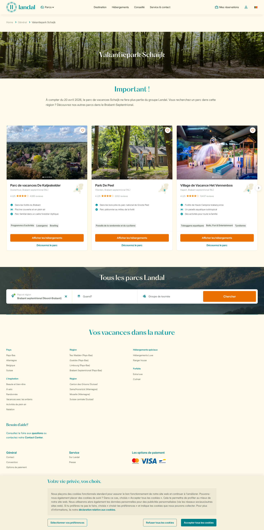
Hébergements (120, 7)
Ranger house (140, 360)
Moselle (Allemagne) (80, 394)
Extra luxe (138, 374)
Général (22, 22)
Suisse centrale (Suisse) (82, 399)
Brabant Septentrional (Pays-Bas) (86, 370)
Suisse (9, 370)
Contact (10, 457)
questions (37, 433)
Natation (10, 409)
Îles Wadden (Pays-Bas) (81, 355)
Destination (100, 7)
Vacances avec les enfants (19, 399)
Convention (12, 462)
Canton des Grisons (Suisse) (84, 384)
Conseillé (139, 7)
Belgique (10, 365)
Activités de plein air (16, 404)
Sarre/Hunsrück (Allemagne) (84, 389)
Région (73, 349)
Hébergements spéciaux (145, 349)
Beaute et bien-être (16, 384)
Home (9, 22)
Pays (8, 349)
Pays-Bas (10, 355)
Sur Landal (74, 457)
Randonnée (12, 394)
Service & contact (160, 7)
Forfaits (137, 368)
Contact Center (34, 437)
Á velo (9, 389)
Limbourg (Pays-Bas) (80, 365)
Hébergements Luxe (143, 355)
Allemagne (11, 360)
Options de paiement (16, 467)
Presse (72, 462)
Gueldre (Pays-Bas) (79, 360)
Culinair (137, 379)
